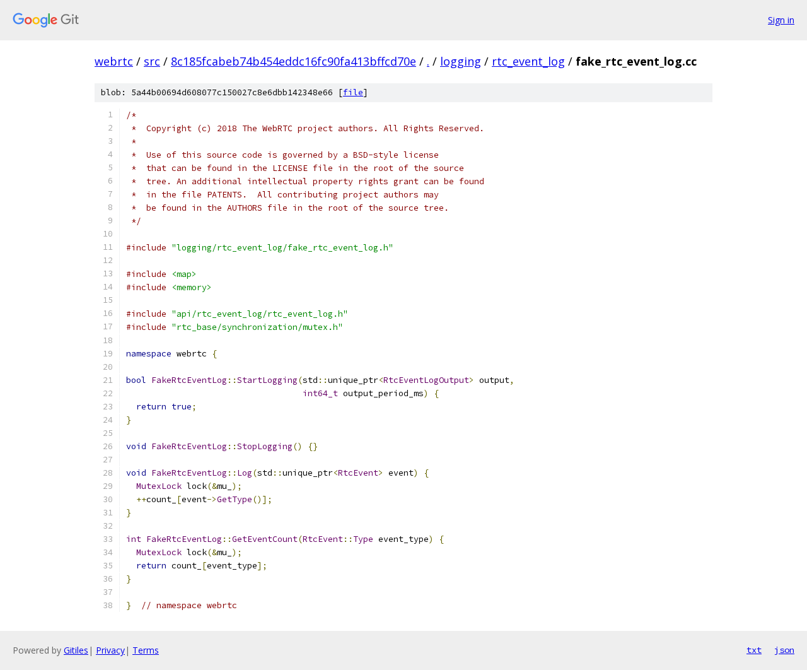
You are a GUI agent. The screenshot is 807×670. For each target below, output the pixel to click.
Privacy (110, 650)
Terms (145, 650)
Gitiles (76, 650)
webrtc (114, 61)
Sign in (781, 20)
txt (754, 649)
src (152, 61)
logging (460, 61)
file (353, 92)
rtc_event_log (528, 61)
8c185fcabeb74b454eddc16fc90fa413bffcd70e (293, 61)
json (784, 649)
